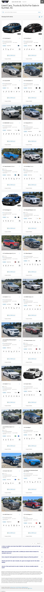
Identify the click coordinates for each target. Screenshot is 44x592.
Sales (13, 1)
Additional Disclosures (25, 587)
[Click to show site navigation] (42, 2)
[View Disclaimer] (13, 49)
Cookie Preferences (18, 587)
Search (39, 12)
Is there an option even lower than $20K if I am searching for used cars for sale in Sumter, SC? (21, 547)
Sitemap (11, 587)
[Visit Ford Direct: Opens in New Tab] (30, 588)
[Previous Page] (33, 543)
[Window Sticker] (19, 49)
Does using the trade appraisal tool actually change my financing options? (20, 557)
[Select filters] (39, 17)
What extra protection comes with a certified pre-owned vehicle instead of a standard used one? (20, 552)
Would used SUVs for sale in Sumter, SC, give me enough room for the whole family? (20, 561)
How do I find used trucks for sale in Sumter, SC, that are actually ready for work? (20, 567)
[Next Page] (35, 543)
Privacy (14, 587)
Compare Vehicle (8, 58)
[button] (20, 28)
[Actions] (19, 38)
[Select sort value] (41, 17)
